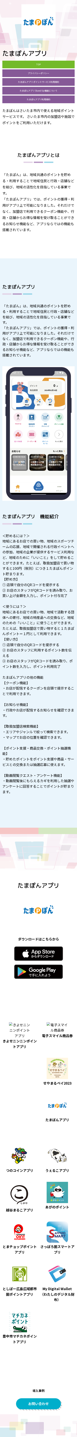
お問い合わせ (38, 1403)
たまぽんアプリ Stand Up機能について (38, 90)
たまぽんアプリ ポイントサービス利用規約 (38, 81)
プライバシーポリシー (38, 73)
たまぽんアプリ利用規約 (38, 99)
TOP (38, 64)
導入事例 (38, 1390)
